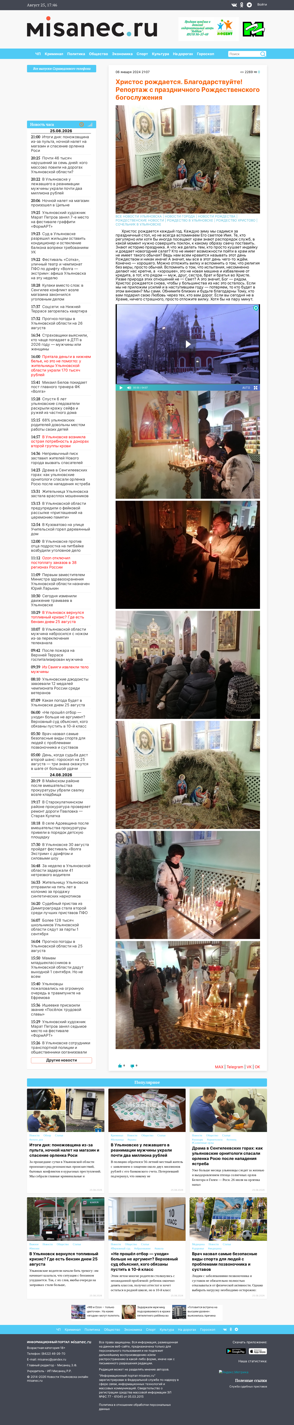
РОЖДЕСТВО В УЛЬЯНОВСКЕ (190, 220)
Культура (160, 54)
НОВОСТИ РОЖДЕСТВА (216, 216)
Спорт (142, 54)
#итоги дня (36, 1139)
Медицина (198, 1244)
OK (257, 1067)
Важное (34, 1244)
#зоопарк (197, 1139)
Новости (34, 1135)
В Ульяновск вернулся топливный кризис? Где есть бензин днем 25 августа (63, 1259)
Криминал (54, 54)
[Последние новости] (81, 124)
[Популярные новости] (90, 124)
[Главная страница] (92, 24)
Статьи (59, 1135)
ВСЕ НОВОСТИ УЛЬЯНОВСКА (139, 216)
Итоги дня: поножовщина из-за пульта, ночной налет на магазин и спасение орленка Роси (64, 1150)
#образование (142, 1248)
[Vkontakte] (234, 6)
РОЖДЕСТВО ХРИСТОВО (235, 220)
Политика (76, 54)
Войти (262, 4)
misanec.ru (35, 1380)
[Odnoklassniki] (242, 6)
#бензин (34, 1248)
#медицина (214, 1248)
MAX (219, 1067)
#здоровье (198, 1248)
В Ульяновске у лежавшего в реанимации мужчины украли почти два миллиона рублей (141, 1150)
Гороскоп (205, 54)
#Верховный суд (120, 1248)
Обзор (47, 1135)
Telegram (235, 1067)
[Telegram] (249, 6)
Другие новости (61, 1060)
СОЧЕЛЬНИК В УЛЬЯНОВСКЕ (138, 224)
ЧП (38, 54)
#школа (159, 1248)
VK (249, 1067)
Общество (98, 54)
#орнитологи (215, 1139)
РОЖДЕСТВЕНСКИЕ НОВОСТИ (140, 220)
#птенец (231, 1139)
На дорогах (183, 54)
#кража (132, 1139)
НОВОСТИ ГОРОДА (180, 216)
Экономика (122, 54)
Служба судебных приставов (248, 1386)
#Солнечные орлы (203, 1142)
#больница (117, 1139)
